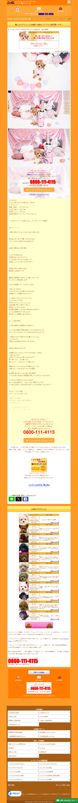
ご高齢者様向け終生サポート (17, 736)
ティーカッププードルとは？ (48, 764)
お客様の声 (18, 680)
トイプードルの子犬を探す (48, 744)
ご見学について (44, 712)
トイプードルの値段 (14, 771)
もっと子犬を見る (39, 625)
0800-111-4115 (46, 14)
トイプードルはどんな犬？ (16, 764)
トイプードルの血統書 (46, 771)
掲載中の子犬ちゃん (34, 174)
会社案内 (11, 748)
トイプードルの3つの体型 (16, 775)
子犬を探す (60, 11)
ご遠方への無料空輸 (46, 720)
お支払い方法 (12, 716)
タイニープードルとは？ (15, 767)
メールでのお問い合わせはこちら (40, 190)
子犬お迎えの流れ (13, 712)
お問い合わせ (39, 11)
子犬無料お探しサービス (47, 736)
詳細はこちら (53, 522)
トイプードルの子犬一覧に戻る (39, 485)
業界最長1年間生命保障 (15, 732)
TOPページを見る (39, 672)
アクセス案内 (44, 716)
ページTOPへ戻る (64, 785)
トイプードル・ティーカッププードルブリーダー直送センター (39, 695)
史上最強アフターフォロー (48, 732)
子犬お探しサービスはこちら (39, 194)
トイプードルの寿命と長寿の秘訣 (50, 775)
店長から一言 (12, 752)
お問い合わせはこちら (67, 800)
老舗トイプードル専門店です (17, 744)
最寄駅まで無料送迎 (14, 720)
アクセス (42, 748)
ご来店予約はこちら (14, 724)
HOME (17, 11)
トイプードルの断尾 (46, 779)
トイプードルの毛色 (46, 767)
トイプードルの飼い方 (15, 779)
